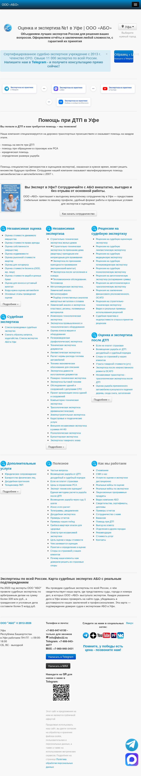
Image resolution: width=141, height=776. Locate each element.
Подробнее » (11, 304)
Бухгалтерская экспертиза (64, 436)
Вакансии (101, 517)
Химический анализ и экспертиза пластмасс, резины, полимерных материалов (67, 308)
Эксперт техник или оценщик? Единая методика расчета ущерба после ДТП (68, 492)
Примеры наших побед (62, 521)
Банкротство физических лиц (20, 477)
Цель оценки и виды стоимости (66, 539)
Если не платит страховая (110, 345)
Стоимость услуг (104, 536)
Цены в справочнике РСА (63, 484)
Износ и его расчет (60, 506)
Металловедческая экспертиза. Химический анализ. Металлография (66, 290)
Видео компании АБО (107, 499)
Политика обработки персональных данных (59, 763)
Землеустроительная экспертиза (67, 414)
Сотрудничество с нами (108, 514)
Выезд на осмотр (105, 525)
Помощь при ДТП (105, 521)
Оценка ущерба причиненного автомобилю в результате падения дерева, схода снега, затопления (114, 389)
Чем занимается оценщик (63, 543)
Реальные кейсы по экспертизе (112, 488)
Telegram (39, 62)
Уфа (127, 27)
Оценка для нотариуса (17, 264)
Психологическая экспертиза (65, 432)
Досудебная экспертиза (62, 514)
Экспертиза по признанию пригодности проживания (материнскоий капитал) (65, 264)
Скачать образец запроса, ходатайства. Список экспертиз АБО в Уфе (21, 338)
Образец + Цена (123, 56)
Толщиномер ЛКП (14, 484)
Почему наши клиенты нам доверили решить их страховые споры (67, 561)
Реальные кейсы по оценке (110, 484)
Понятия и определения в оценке (68, 547)
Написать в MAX (58, 666)
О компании (102, 470)
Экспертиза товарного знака (65, 440)
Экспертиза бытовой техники (65, 381)
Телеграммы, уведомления (64, 510)
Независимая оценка (24, 228)
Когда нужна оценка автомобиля (22, 290)
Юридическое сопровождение (20, 473)
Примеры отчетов (59, 517)
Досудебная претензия (17, 481)
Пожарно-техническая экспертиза (68, 377)
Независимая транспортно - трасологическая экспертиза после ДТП (114, 378)
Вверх (129, 623)
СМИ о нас (101, 473)
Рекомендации (103, 532)
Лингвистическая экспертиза (65, 352)
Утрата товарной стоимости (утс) (113, 363)
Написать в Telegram (60, 657)
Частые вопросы (59, 470)
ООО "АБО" (7, 623)
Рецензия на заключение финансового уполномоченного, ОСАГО (112, 294)
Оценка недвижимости (16, 253)
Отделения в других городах (111, 528)
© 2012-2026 (23, 623)
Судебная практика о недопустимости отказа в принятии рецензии (114, 319)
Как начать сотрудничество (78, 213)
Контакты (101, 539)
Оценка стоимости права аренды (22, 242)
